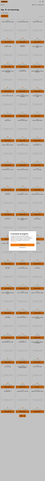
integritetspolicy (13, 241)
